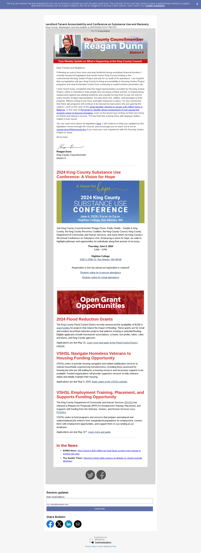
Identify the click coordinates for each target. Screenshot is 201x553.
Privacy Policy (90, 546)
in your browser (104, 31)
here (99, 123)
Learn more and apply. (99, 432)
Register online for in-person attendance (100, 272)
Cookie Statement (155, 5)
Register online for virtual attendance (100, 277)
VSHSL (61, 412)
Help (114, 546)
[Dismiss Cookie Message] (197, 3)
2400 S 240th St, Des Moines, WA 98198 (100, 259)
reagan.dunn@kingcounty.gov (71, 129)
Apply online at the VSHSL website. (110, 381)
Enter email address (55, 497)
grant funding (63, 328)
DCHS (128, 402)
